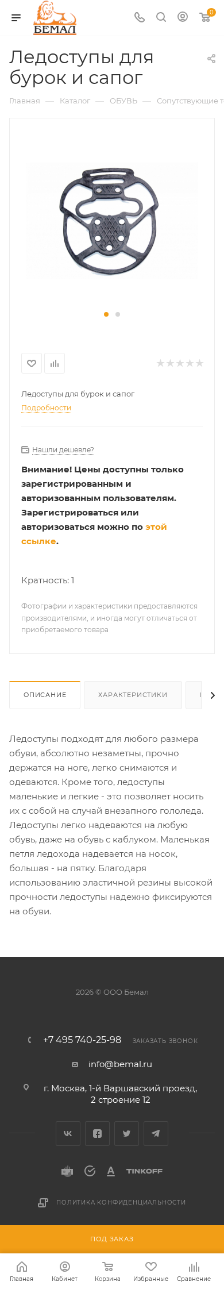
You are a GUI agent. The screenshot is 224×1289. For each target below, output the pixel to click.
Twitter (126, 1133)
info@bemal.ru (120, 1064)
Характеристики (132, 695)
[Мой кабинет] (182, 18)
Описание (45, 695)
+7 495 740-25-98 (82, 1040)
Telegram (156, 1133)
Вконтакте (68, 1133)
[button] (106, 314)
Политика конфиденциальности (121, 1202)
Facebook (97, 1133)
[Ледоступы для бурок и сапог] (112, 219)
